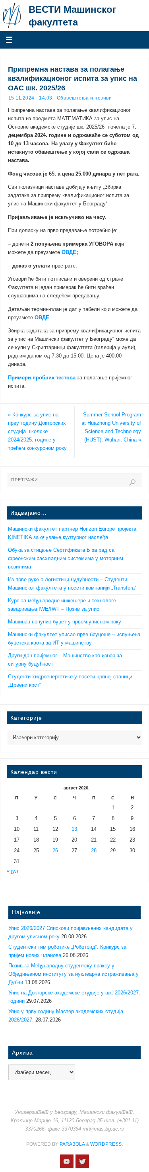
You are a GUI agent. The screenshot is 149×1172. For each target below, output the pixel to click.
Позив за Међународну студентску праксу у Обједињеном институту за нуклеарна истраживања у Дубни (73, 974)
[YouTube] (67, 1161)
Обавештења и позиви (84, 98)
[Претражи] (132, 482)
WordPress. (106, 1144)
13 (74, 829)
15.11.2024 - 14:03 (30, 98)
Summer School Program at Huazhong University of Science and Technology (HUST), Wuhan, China (111, 427)
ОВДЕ (69, 252)
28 (94, 851)
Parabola (72, 1144)
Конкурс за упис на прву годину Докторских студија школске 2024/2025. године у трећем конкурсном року (37, 431)
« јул (12, 871)
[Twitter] (82, 1161)
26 (55, 851)
